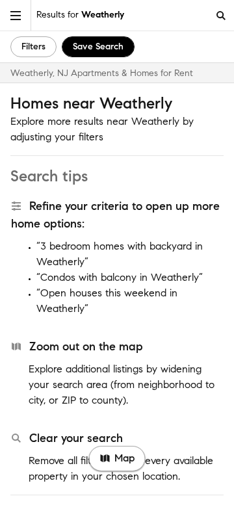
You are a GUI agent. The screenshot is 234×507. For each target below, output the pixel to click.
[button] (15, 15)
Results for (80, 14)
